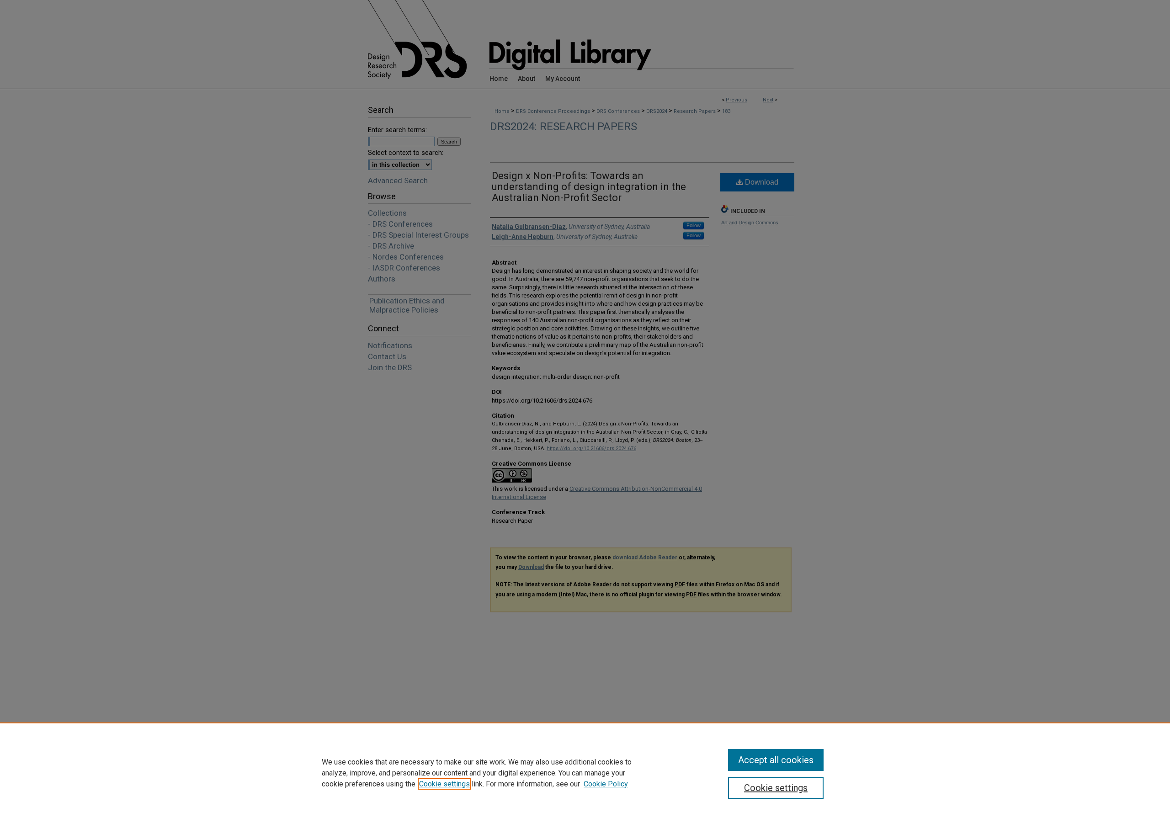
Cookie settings (444, 784)
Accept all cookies (776, 759)
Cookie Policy (606, 784)
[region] (585, 772)
